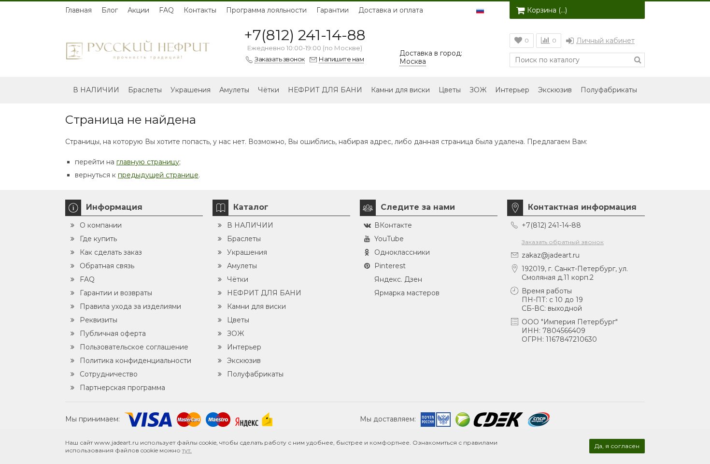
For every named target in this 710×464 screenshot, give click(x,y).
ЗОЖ (477, 90)
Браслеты (145, 90)
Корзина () (547, 10)
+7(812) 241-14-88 (305, 35)
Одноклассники (402, 252)
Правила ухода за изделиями (130, 306)
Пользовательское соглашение (134, 347)
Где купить (98, 238)
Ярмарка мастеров (407, 293)
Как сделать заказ (111, 252)
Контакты (200, 10)
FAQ (166, 10)
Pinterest (390, 265)
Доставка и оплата (390, 10)
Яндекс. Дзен (398, 279)
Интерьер (512, 90)
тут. (187, 450)
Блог (109, 10)
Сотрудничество (109, 374)
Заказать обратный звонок (563, 242)
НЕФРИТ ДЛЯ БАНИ (325, 90)
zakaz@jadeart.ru (551, 255)
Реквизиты (98, 320)
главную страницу (147, 162)
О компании (101, 225)
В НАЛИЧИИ (96, 90)
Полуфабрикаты (609, 90)
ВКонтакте (393, 225)
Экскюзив (555, 90)
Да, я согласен (617, 446)
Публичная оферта (113, 333)
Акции (138, 10)
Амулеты (234, 90)
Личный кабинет (605, 40)
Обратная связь (107, 265)
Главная (78, 10)
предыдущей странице (158, 175)
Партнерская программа (122, 387)
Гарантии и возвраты (116, 293)
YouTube (389, 238)
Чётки (268, 90)
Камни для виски (400, 90)
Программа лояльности (266, 10)
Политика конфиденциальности (135, 360)
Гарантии (332, 10)
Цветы (450, 90)
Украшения (190, 90)
